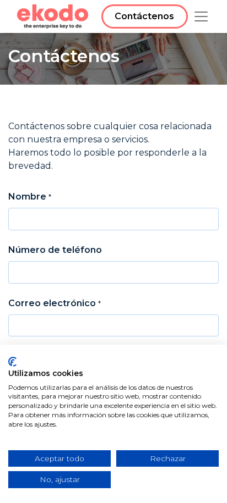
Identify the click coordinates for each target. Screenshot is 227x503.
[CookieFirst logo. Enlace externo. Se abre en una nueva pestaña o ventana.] (12, 362)
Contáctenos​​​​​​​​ (144, 16)
